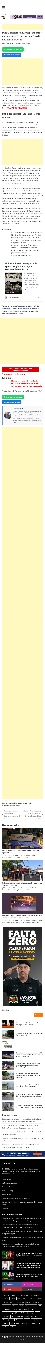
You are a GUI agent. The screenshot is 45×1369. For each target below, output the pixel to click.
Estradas (5, 1302)
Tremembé (19, 1320)
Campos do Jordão (23, 1295)
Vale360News (25, 1323)
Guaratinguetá (20, 1302)
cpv (24, 1298)
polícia (36, 203)
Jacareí (28, 1302)
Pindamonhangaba (8, 805)
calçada (13, 105)
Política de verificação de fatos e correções (16, 1198)
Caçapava (6, 1298)
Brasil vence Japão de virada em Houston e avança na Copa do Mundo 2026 (29, 1275)
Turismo (38, 1320)
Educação (30, 1298)
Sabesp (31, 1313)
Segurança (6, 1316)
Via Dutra (5, 1327)
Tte (33, 1320)
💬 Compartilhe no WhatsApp (13, 49)
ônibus (13, 1327)
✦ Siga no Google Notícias (12, 54)
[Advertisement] (22, 26)
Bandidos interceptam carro (17, 803)
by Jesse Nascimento (23, 43)
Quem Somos (6, 1179)
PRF (17, 1313)
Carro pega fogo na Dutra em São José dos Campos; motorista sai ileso (28, 1086)
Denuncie (5, 1208)
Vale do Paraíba (15, 311)
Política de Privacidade (9, 1183)
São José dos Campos (21, 1316)
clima (19, 1298)
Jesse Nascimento (18, 408)
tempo (9, 309)
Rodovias (24, 1313)
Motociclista (6, 1306)
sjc (12, 1316)
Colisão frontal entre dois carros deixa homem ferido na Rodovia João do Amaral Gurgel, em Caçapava (28, 1065)
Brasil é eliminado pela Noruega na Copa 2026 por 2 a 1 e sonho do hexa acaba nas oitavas (29, 1255)
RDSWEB (22, 1339)
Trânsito (27, 1320)
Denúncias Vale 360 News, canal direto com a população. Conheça (28, 1024)
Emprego (38, 1298)
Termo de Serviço (8, 1191)
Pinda (30, 803)
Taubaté (5, 1320)
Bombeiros (6, 1295)
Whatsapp (26, 309)
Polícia (4, 800)
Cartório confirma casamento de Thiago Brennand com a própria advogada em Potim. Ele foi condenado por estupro (28, 1265)
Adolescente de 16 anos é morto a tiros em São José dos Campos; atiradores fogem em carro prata (29, 1096)
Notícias (15, 1306)
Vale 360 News (14, 1323)
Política (32, 1309)
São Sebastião (34, 1316)
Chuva (13, 1298)
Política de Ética (7, 1194)
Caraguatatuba (35, 1295)
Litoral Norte (36, 1302)
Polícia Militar (23, 1309)
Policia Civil (6, 1309)
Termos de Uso (7, 1187)
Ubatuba (5, 1323)
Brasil (13, 1295)
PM (40, 1306)
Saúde (37, 1313)
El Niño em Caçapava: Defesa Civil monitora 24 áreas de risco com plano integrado (28, 1075)
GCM (11, 1302)
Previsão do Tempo (8, 1313)
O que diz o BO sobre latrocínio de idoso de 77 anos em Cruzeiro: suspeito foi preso (29, 1106)
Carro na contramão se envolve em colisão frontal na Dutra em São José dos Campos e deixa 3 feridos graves (29, 1054)
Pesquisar (5, 1010)
